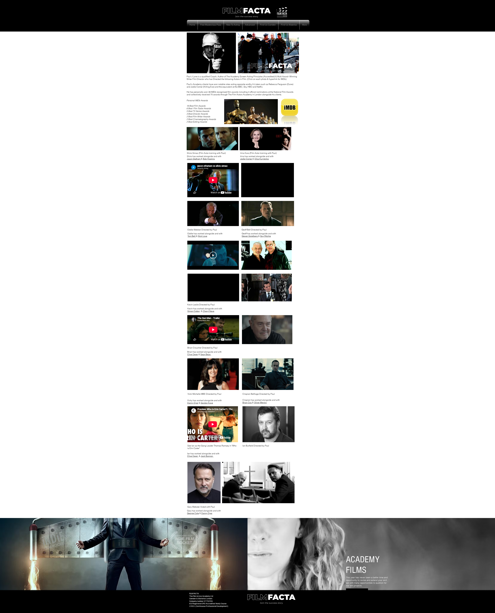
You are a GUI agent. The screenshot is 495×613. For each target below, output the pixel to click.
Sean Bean (205, 354)
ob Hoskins (209, 159)
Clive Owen (192, 354)
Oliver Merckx (260, 402)
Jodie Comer (246, 159)
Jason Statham (193, 159)
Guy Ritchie (265, 236)
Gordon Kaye (207, 403)
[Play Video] (213, 255)
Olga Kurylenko (261, 159)
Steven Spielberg (250, 236)
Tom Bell (191, 236)
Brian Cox (247, 402)
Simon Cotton (193, 311)
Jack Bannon (207, 456)
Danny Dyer (192, 403)
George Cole (193, 513)
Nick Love (202, 236)
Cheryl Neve (208, 311)
